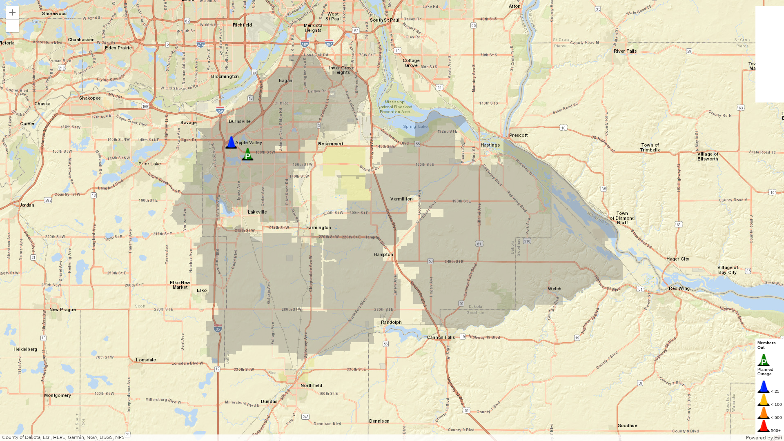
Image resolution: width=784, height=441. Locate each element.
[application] (392, 220)
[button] (12, 12)
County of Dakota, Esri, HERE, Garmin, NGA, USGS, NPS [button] (63, 437)
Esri (778, 438)
